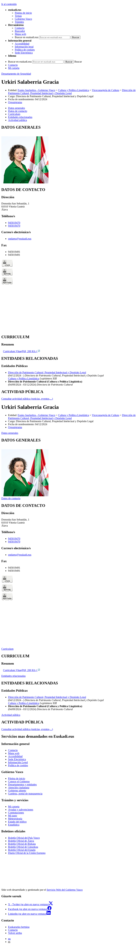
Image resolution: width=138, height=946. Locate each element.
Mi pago (12, 815)
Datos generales (9, 433)
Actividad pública (10, 714)
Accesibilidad (22, 43)
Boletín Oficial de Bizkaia (22, 843)
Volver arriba (15, 933)
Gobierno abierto (17, 790)
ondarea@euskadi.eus (19, 238)
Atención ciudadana (18, 787)
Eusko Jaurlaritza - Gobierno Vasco (36, 90)
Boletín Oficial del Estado (22, 849)
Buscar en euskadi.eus (26, 37)
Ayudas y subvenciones (20, 809)
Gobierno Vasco (23, 18)
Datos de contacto (10, 498)
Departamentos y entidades (22, 784)
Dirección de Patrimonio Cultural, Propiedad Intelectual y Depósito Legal (47, 372)
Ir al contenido (9, 4)
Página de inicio (23, 12)
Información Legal (18, 762)
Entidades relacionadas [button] (20, 117)
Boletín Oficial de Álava (21, 840)
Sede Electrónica (24, 52)
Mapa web (20, 34)
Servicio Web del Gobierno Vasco (65, 889)
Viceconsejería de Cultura (105, 90)
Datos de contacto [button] (17, 111)
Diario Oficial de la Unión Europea (26, 853)
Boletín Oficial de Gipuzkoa (23, 846)
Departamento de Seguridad (16, 73)
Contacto (19, 28)
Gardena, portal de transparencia (25, 793)
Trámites (19, 22)
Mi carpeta (13, 68)
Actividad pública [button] (17, 120)
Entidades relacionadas (13, 675)
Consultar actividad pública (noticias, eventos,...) (27, 398)
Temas (18, 15)
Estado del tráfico (17, 821)
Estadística (13, 824)
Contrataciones (16, 812)
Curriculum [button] (14, 114)
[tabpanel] (69, 154)
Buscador (20, 31)
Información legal (24, 46)
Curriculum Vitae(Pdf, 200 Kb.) (20, 351)
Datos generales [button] (16, 108)
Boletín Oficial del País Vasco (24, 837)
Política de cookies (25, 49)
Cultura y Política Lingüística (73, 90)
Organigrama (15, 102)
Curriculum (7, 648)
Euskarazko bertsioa (18, 926)
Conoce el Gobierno (19, 781)
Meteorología (15, 818)
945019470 (14, 222)
